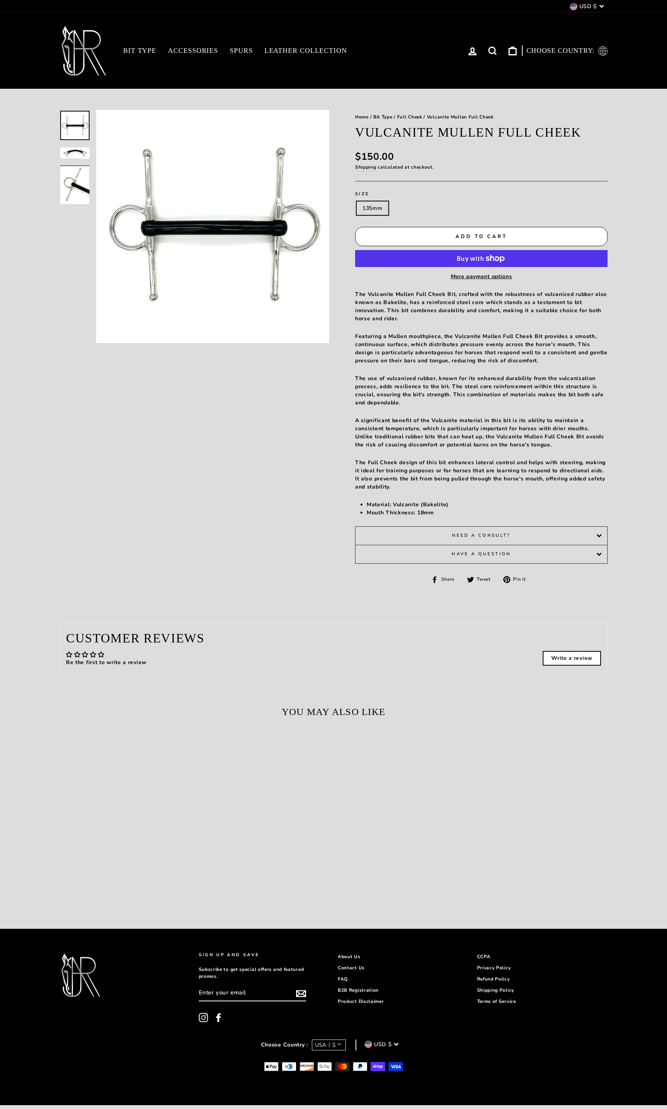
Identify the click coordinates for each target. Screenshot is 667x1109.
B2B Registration (358, 990)
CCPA (484, 956)
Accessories (193, 50)
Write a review (572, 658)
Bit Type (139, 50)
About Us (349, 956)
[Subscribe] (301, 993)
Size (362, 194)
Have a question (481, 554)
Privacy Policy (494, 968)
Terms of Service (496, 1001)
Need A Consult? (481, 535)
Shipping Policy (496, 990)
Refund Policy (493, 979)
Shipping (365, 167)
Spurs (241, 50)
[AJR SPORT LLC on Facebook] (218, 1017)
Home (362, 117)
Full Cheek (409, 117)
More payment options (481, 276)
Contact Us (351, 968)
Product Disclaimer (361, 1001)
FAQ (343, 979)
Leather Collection (305, 50)
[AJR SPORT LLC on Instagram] (203, 1017)
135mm (372, 208)
